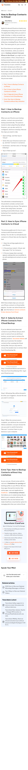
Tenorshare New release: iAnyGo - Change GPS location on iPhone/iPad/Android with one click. (15, 613)
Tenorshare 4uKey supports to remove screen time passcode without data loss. (14, 605)
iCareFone (4, 492)
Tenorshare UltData (18, 338)
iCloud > (10, 10)
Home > (5, 10)
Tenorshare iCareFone (14, 523)
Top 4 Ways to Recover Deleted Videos (15, 592)
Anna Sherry (8, 21)
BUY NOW (14, 553)
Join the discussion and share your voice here (13, 575)
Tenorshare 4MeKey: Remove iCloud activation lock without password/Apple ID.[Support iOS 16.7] (15, 622)
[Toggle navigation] (24, 4)
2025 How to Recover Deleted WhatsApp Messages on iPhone (14, 587)
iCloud (6, 24)
